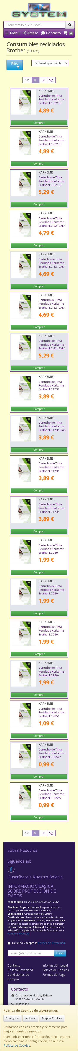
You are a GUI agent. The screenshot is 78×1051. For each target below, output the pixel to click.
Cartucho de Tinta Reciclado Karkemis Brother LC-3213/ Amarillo (52, 101)
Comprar (39, 123)
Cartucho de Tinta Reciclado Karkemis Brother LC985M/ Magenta (52, 796)
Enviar (60, 953)
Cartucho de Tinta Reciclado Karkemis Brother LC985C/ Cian (52, 755)
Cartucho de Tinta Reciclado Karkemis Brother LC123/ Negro (52, 509)
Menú (14, 33)
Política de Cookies (16, 1045)
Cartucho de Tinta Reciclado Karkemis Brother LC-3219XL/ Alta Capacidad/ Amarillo (52, 225)
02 (43, 80)
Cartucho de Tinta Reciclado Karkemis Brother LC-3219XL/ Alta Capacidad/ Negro (52, 348)
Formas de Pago (54, 974)
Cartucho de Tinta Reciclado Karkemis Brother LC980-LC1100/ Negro (52, 673)
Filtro (14, 63)
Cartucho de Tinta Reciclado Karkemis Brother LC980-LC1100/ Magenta (52, 632)
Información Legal (55, 965)
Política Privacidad (20, 970)
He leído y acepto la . (39, 943)
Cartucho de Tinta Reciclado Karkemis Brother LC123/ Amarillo (52, 387)
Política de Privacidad (18, 933)
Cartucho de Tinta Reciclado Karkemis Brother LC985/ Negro (52, 714)
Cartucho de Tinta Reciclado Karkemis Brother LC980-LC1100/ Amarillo (52, 550)
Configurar (12, 1018)
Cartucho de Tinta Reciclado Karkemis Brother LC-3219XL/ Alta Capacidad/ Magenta (52, 307)
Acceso (32, 33)
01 (35, 80)
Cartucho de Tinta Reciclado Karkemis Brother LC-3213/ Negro (52, 183)
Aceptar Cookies (52, 1018)
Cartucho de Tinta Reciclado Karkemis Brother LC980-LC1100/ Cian (52, 591)
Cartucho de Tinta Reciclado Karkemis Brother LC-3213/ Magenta (52, 142)
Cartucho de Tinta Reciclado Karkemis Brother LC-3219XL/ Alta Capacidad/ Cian (52, 264)
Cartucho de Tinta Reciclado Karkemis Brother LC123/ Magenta (52, 469)
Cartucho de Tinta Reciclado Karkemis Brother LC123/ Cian (52, 426)
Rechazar (30, 1018)
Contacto (53, 33)
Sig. (51, 80)
